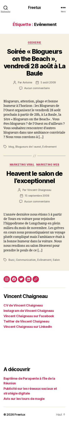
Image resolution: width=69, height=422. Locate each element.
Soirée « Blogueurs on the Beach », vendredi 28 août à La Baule (34, 62)
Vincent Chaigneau (39, 190)
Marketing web (47, 164)
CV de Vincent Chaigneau (23, 305)
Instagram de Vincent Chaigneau (29, 311)
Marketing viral (22, 164)
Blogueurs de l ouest (28, 146)
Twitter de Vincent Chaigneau (26, 321)
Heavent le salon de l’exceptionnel (34, 177)
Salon (56, 259)
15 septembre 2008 (37, 195)
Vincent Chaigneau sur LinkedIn (28, 327)
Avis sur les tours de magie (24, 399)
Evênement (49, 146)
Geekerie (34, 42)
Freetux (34, 7)
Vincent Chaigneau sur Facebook (29, 316)
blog (11, 146)
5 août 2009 (48, 82)
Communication (26, 259)
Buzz (11, 259)
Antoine (27, 82)
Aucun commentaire (37, 88)
